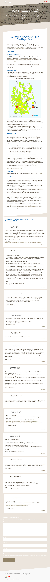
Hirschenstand (29, 59)
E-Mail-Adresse (6, 542)
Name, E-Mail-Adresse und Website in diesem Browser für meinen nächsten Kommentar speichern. (25, 555)
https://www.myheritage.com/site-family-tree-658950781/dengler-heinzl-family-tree (23, 242)
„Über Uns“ (39, 173)
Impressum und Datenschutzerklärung (13, 578)
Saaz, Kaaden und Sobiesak (24, 61)
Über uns (8, 577)
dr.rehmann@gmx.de (10, 305)
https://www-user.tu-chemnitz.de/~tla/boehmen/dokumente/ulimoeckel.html (22, 421)
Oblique (22, 574)
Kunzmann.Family (25, 11)
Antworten (43, 244)
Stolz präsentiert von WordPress (10, 574)
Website (5, 548)
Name (4, 537)
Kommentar (6, 521)
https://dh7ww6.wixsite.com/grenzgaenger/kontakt (17, 505)
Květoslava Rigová (14, 367)
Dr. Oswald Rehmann (15, 292)
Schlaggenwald (15, 61)
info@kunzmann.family (20, 48)
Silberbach (40, 59)
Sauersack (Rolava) (23, 56)
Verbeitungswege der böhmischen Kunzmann (16, 59)
